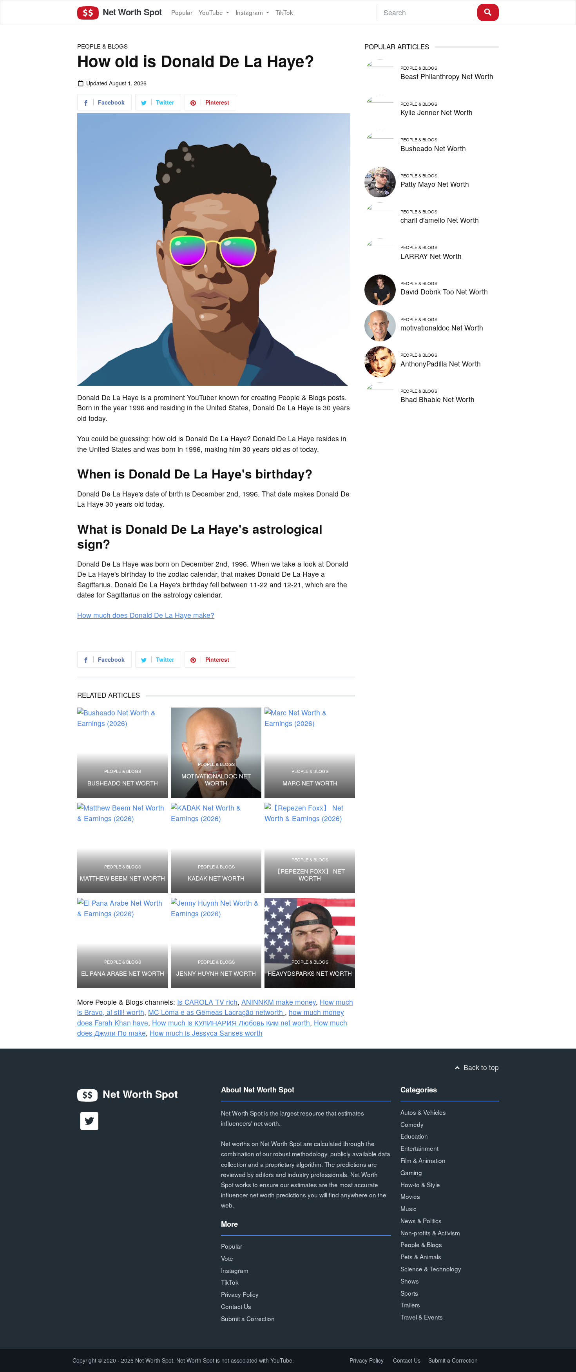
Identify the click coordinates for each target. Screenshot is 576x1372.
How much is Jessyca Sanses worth (206, 1033)
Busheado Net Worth (122, 783)
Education (414, 1136)
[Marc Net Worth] (309, 753)
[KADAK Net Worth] (216, 848)
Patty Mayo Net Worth (434, 184)
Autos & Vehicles (423, 1112)
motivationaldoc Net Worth (216, 780)
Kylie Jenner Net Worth (436, 112)
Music (408, 1208)
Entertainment (419, 1148)
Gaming (411, 1172)
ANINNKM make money (278, 1002)
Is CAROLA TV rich (207, 1002)
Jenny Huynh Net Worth (216, 973)
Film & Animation (423, 1160)
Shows (409, 1280)
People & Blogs (102, 46)
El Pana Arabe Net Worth (122, 973)
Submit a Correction (248, 1318)
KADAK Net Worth (216, 878)
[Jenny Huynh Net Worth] (216, 943)
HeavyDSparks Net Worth (310, 973)
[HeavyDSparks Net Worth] (309, 943)
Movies (410, 1196)
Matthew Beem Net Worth (122, 878)
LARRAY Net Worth (431, 256)
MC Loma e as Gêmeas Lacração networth (216, 1012)
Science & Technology (430, 1268)
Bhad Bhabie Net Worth (437, 399)
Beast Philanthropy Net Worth (446, 76)
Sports (409, 1293)
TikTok (284, 12)
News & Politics (421, 1220)
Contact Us (236, 1306)
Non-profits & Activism (430, 1232)
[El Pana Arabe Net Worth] (122, 943)
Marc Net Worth (310, 783)
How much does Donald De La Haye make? (145, 615)
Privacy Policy (240, 1294)
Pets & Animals (420, 1256)
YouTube (212, 12)
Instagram (249, 12)
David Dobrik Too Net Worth (444, 291)
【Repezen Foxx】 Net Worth (310, 875)
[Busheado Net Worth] (122, 753)
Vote (227, 1258)
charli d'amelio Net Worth (439, 220)
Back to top (480, 1067)
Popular (181, 12)
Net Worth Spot (130, 11)
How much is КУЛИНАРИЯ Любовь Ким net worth (231, 1022)
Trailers (410, 1304)
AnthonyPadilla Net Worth (440, 363)
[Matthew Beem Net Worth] (122, 848)
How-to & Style (420, 1184)
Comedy (412, 1124)
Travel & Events (421, 1316)
